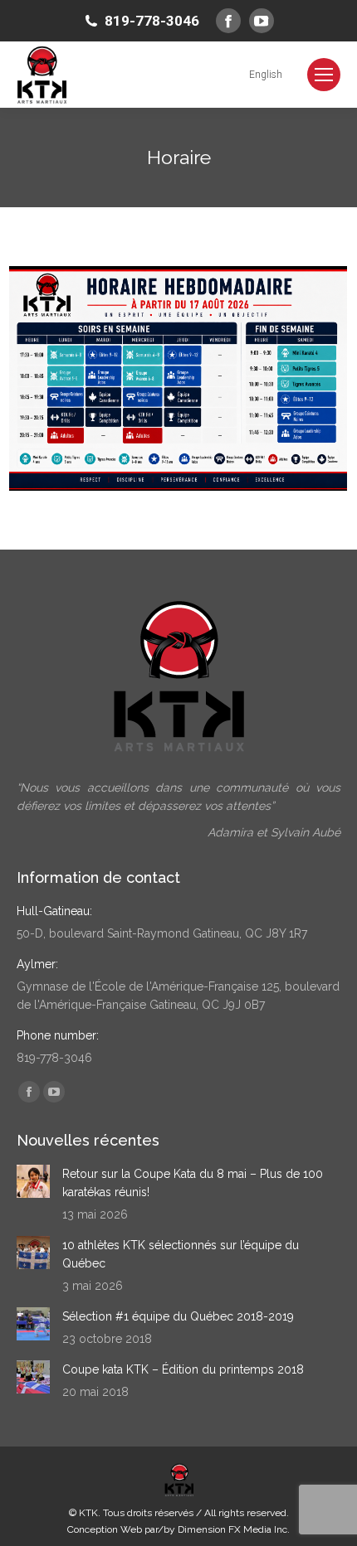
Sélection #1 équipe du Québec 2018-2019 (178, 1316)
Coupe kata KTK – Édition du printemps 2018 (183, 1369)
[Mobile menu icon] (323, 74)
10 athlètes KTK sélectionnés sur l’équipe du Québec (180, 1254)
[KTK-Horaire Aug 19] (178, 379)
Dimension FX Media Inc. (234, 1529)
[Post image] (33, 1181)
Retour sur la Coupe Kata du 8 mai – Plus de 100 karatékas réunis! (192, 1183)
